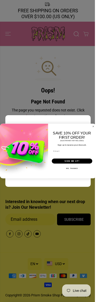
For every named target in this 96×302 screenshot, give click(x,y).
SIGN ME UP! (72, 161)
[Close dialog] (93, 126)
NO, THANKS (72, 168)
